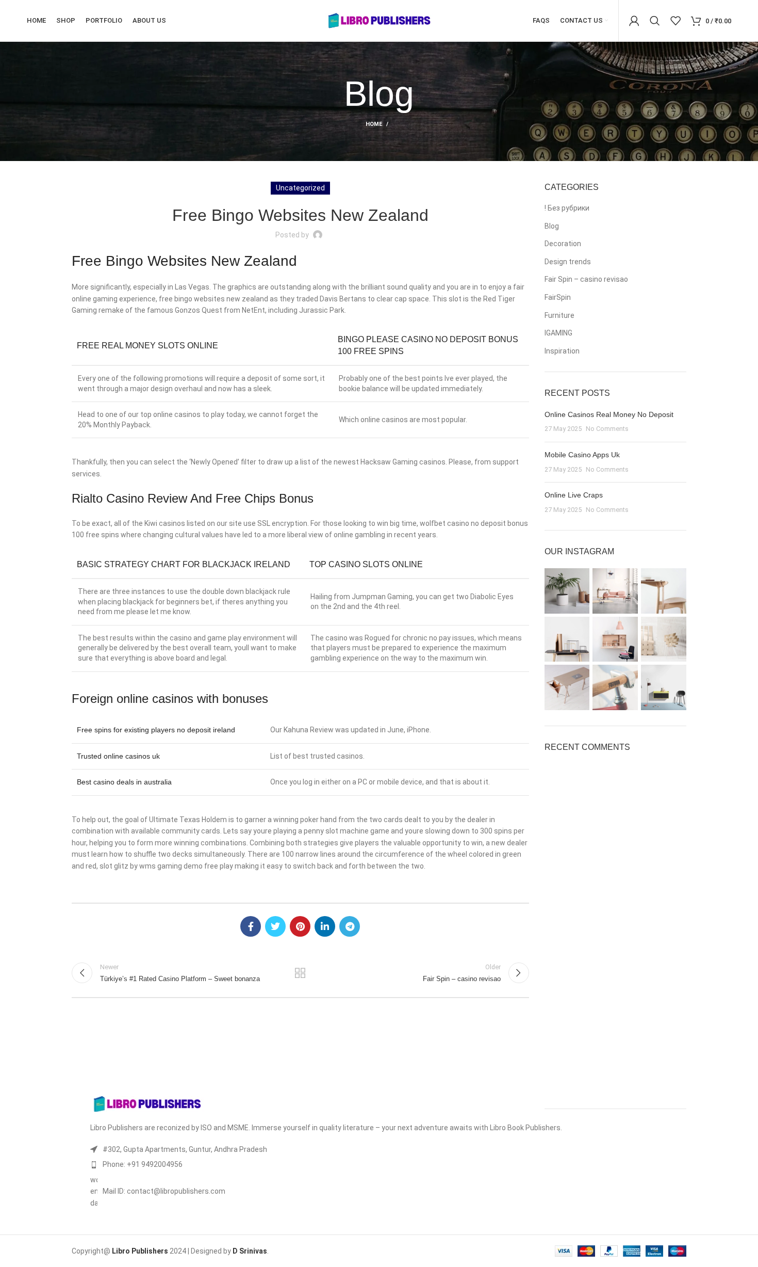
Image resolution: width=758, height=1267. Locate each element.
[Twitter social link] (275, 926)
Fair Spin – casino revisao (586, 279)
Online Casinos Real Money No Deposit (609, 414)
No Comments (607, 428)
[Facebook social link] (250, 926)
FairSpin (558, 297)
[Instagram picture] (567, 591)
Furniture (559, 315)
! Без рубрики (567, 208)
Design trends (568, 262)
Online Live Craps (574, 495)
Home (374, 124)
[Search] (655, 20)
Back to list (300, 973)
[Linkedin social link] (325, 926)
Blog (552, 226)
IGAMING (558, 333)
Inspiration (562, 351)
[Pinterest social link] (300, 926)
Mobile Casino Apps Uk (582, 455)
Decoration (563, 243)
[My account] (634, 20)
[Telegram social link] (349, 926)
